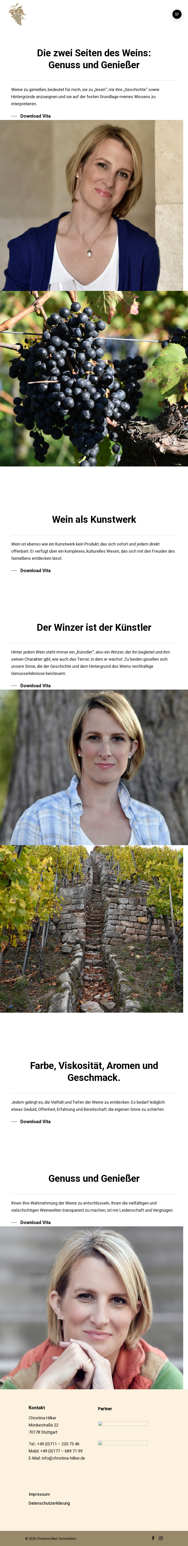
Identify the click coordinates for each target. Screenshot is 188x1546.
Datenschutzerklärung (49, 1503)
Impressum (39, 1494)
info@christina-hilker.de (63, 1458)
